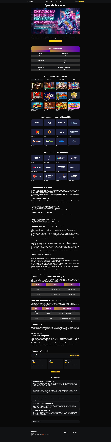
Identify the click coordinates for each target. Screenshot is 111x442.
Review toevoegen (74, 355)
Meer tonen (55, 371)
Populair (36, 79)
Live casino (49, 79)
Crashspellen (61, 79)
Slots (73, 79)
